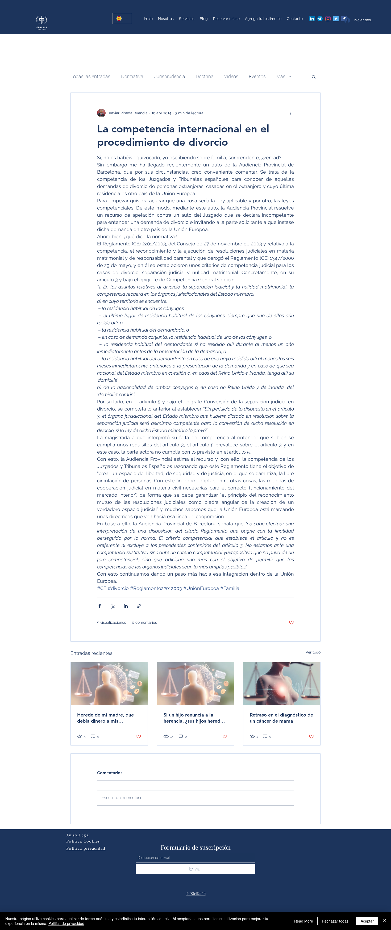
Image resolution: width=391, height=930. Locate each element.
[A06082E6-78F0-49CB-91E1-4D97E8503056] (320, 18)
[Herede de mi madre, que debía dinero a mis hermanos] (109, 683)
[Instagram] (328, 18)
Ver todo (313, 652)
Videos (231, 76)
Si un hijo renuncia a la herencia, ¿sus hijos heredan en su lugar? (195, 718)
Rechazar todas (335, 921)
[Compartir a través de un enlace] (138, 606)
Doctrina (205, 76)
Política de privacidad (66, 923)
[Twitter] (336, 18)
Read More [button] (303, 921)
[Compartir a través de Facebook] (99, 606)
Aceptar (367, 921)
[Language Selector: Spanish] (122, 18)
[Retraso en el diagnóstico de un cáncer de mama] (281, 683)
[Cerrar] (384, 921)
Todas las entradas (90, 76)
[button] (313, 76)
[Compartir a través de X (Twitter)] (112, 606)
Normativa (132, 76)
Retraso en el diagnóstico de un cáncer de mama (281, 718)
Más (280, 76)
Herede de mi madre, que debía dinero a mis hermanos (105, 718)
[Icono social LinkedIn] (312, 18)
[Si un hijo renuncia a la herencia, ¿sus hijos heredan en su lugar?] (195, 683)
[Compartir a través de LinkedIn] (125, 606)
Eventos (257, 76)
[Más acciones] (291, 113)
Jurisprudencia (169, 76)
